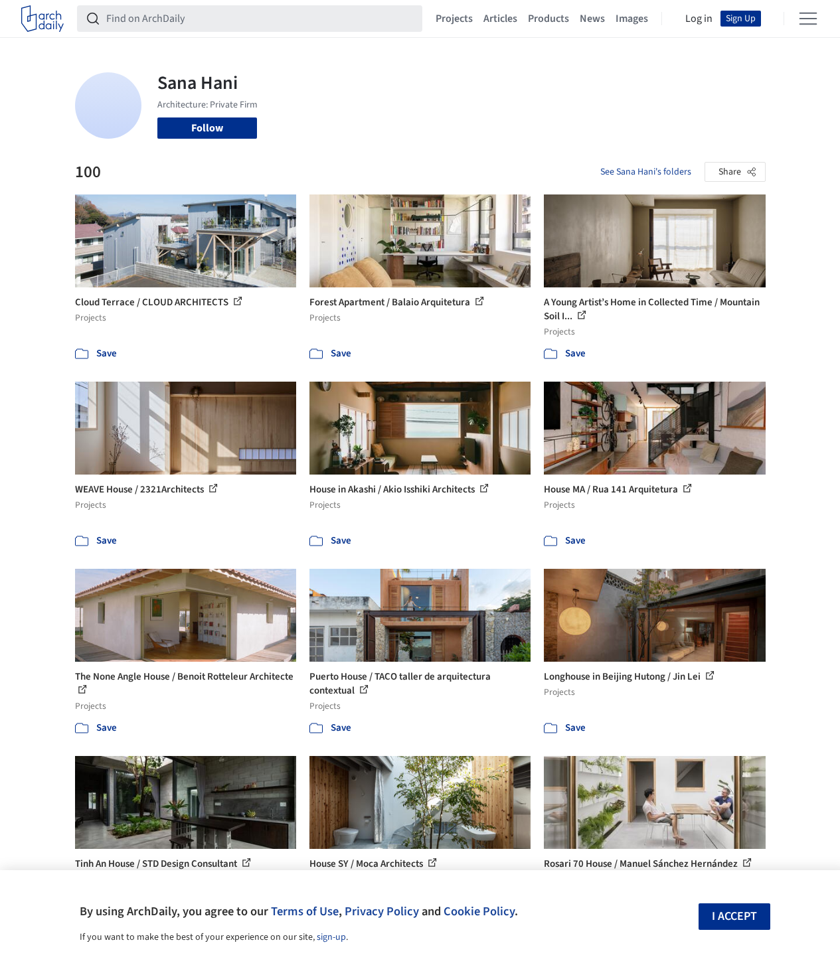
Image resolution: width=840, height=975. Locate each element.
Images (632, 18)
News (592, 18)
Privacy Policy (382, 911)
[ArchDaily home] (42, 18)
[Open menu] (808, 18)
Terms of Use (305, 911)
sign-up (331, 937)
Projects (454, 18)
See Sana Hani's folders (645, 172)
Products (548, 18)
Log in (699, 18)
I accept (734, 916)
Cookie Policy (479, 911)
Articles (500, 18)
